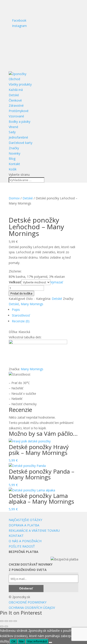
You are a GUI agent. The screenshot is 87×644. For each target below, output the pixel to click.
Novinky (14, 153)
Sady (12, 132)
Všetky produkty (20, 84)
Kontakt (14, 164)
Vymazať (56, 282)
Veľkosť (15, 282)
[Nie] (50, 642)
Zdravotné (16, 105)
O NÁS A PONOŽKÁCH (25, 541)
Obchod (14, 79)
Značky (14, 148)
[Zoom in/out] (2, 621)
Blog (12, 158)
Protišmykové (19, 111)
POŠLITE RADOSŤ (22, 546)
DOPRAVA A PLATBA (24, 525)
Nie (21, 641)
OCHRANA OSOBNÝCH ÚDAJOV (32, 607)
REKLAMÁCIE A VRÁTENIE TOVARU (34, 530)
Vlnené (13, 127)
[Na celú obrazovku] (6, 621)
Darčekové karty (20, 143)
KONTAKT (16, 536)
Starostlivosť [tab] (21, 315)
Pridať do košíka (21, 293)
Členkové (15, 100)
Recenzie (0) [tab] (20, 321)
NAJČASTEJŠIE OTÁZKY (25, 520)
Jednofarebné (18, 137)
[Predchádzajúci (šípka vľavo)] (2, 626)
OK (13, 641)
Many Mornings (32, 304)
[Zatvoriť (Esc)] (15, 621)
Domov (14, 198)
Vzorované (16, 116)
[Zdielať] (10, 621)
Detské (14, 95)
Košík (13, 169)
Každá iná (16, 90)
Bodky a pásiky (19, 121)
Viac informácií (37, 641)
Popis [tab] (16, 309)
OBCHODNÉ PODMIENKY (27, 602)
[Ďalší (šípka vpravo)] (6, 626)
